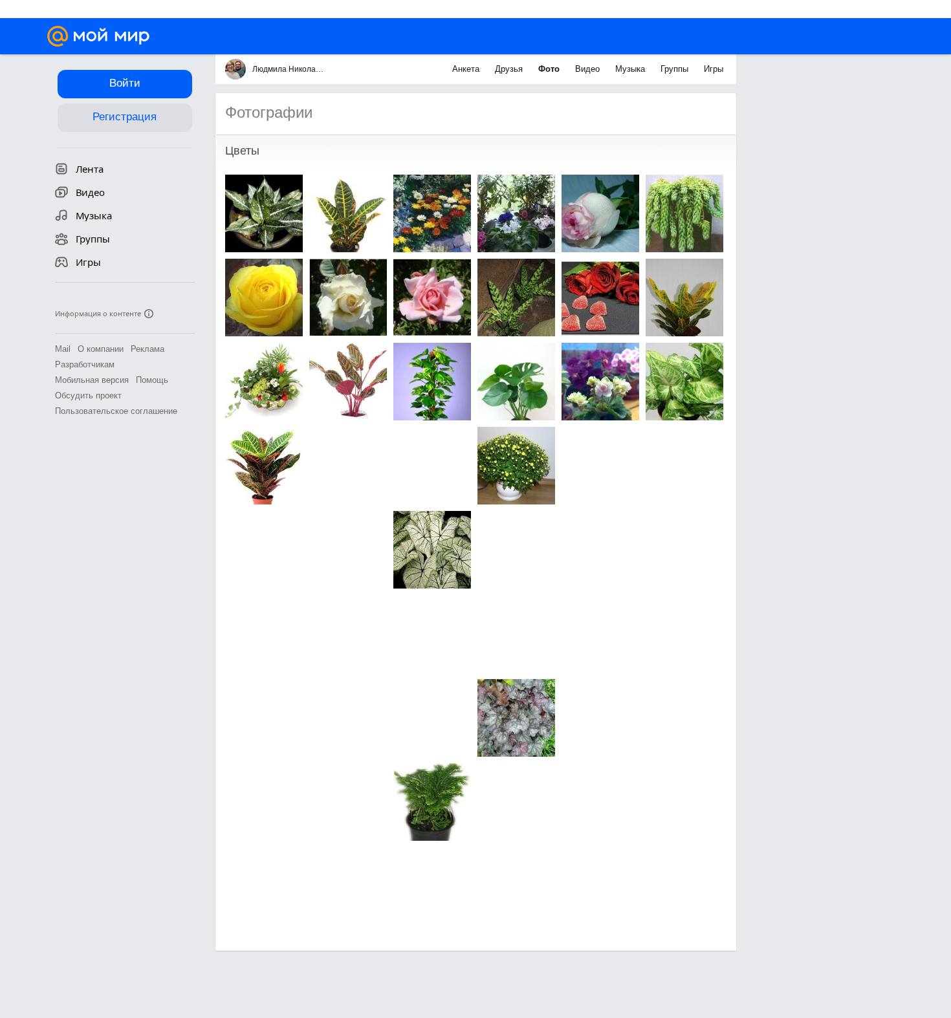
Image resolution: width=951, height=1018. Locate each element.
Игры (713, 69)
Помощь (152, 380)
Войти (124, 83)
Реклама (147, 349)
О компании (101, 349)
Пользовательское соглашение (116, 411)
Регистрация (125, 117)
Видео (588, 69)
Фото (550, 69)
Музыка (631, 69)
